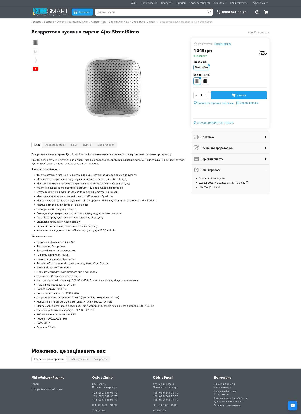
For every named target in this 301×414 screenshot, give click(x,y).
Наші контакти (238, 2)
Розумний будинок (225, 390)
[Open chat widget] (293, 405)
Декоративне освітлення (228, 401)
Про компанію (149, 2)
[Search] (209, 12)
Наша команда (223, 387)
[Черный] (205, 81)
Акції (134, 2)
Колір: (197, 74)
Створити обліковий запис (47, 389)
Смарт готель (222, 394)
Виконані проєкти (224, 383)
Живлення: (200, 61)
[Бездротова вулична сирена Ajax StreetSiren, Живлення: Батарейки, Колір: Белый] (114, 88)
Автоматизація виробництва (231, 397)
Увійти (35, 383)
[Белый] (197, 81)
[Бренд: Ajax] (262, 52)
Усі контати (98, 410)
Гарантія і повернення (227, 405)
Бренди (181, 2)
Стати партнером (199, 2)
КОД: (251, 32)
